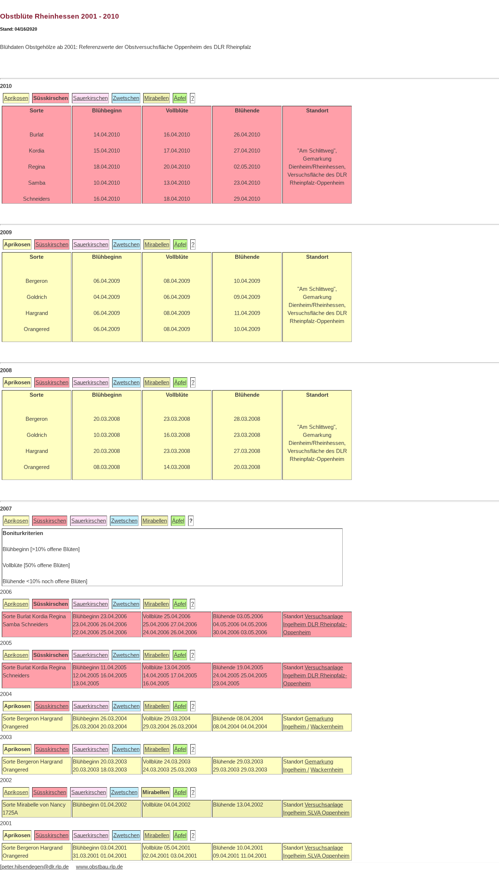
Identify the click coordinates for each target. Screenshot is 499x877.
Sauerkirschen (90, 98)
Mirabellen (156, 98)
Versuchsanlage (324, 616)
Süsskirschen (51, 244)
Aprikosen (16, 98)
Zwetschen (126, 98)
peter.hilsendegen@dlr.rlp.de (35, 867)
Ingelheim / (296, 727)
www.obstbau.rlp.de (99, 867)
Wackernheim (327, 727)
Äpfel (180, 98)
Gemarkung (319, 719)
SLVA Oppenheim (329, 813)
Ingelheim (295, 624)
